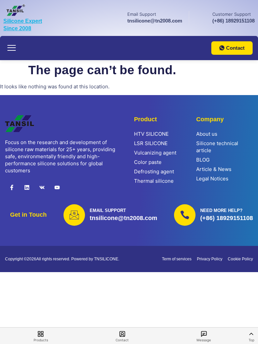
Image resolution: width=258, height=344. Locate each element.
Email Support (141, 14)
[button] (11, 48)
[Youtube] (57, 187)
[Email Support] (117, 17)
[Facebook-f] (11, 187)
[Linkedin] (27, 187)
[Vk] (42, 187)
